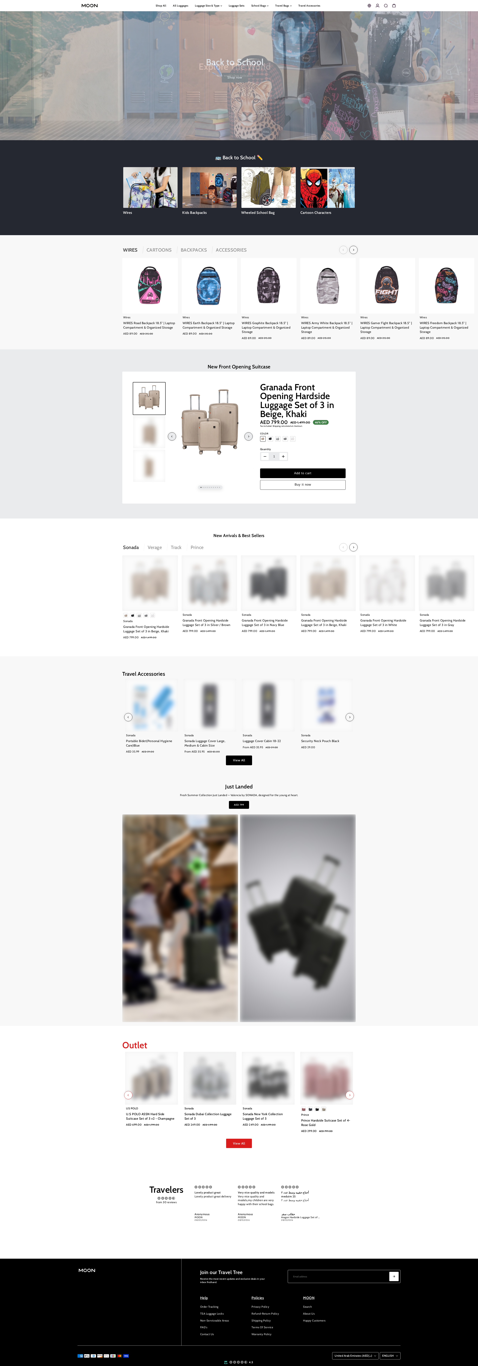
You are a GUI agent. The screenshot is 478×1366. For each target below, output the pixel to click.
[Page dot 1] (469, 59)
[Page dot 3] (469, 80)
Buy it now (303, 484)
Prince (197, 547)
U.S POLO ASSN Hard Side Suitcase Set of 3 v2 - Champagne (150, 1116)
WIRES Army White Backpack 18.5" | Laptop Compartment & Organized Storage (327, 327)
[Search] (385, 5)
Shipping (277, 426)
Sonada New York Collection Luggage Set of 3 (263, 1116)
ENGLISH (388, 1355)
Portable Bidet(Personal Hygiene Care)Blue (149, 743)
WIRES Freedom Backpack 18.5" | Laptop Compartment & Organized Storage (444, 327)
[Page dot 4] (469, 90)
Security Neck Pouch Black (320, 741)
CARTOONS (159, 250)
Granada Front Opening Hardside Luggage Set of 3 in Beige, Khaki (297, 400)
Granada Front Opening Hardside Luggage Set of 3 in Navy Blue (265, 623)
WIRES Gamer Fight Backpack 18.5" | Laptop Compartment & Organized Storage (386, 327)
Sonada (131, 547)
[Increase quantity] (283, 456)
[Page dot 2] (469, 70)
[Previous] (343, 250)
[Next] (353, 250)
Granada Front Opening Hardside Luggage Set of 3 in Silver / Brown (206, 623)
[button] (238, 1362)
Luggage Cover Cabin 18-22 (262, 741)
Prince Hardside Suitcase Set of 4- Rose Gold (325, 1123)
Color (264, 433)
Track (176, 547)
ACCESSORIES (231, 250)
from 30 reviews (166, 1202)
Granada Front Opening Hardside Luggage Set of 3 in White (383, 623)
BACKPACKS (194, 250)
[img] (166, 1198)
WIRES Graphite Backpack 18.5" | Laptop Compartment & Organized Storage (266, 327)
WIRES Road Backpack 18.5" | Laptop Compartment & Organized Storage (149, 325)
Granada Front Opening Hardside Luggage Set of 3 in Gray (443, 623)
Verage (155, 547)
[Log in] (377, 5)
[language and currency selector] (369, 5)
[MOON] (103, 5)
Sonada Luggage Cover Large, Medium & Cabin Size (205, 743)
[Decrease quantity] (265, 456)
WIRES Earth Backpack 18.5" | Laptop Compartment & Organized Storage (209, 325)
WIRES (130, 250)
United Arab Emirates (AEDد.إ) (353, 1355)
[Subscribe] (394, 1276)
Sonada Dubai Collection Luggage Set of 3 (208, 1116)
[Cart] (394, 5)
